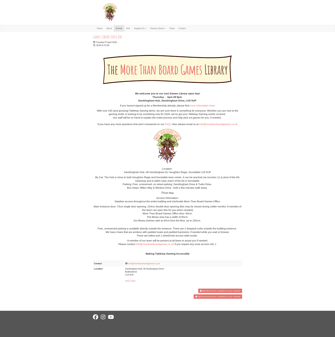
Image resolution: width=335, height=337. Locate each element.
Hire (128, 28)
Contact (182, 28)
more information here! (202, 105)
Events (119, 28)
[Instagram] (103, 317)
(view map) (130, 281)
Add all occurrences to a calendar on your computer (219, 296)
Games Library (157, 28)
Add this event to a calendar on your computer (221, 291)
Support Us (139, 28)
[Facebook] (95, 317)
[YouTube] (111, 317)
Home (99, 28)
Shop (172, 28)
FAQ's (168, 124)
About (109, 28)
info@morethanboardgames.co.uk (218, 124)
